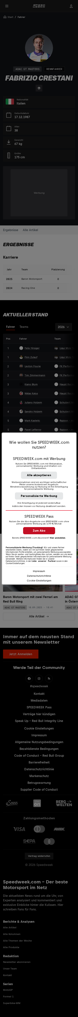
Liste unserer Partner (44, 561)
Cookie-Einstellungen (39, 580)
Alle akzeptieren (39, 475)
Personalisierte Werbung (39, 495)
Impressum (39, 571)
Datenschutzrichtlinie (39, 575)
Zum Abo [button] (39, 530)
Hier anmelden (57, 538)
